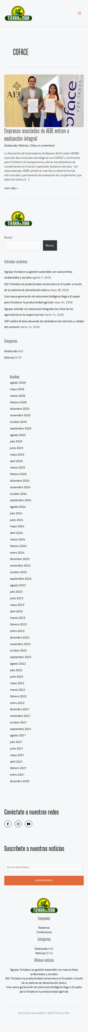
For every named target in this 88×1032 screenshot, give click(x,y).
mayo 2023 (17, 604)
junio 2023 (16, 598)
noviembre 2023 (20, 565)
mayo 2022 (17, 683)
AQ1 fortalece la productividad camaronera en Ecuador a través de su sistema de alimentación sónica (43, 286)
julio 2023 (16, 591)
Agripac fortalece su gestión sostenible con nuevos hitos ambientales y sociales (44, 972)
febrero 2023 (18, 624)
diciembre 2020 (19, 781)
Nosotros (44, 927)
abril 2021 (16, 761)
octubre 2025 (18, 422)
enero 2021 (17, 774)
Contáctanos (44, 932)
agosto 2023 (18, 585)
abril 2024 (16, 533)
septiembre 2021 (20, 729)
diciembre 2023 (19, 559)
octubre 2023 (18, 572)
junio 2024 (16, 520)
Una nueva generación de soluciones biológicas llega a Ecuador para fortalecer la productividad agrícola (42, 299)
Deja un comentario (43, 145)
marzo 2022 (17, 689)
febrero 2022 (18, 696)
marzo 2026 (17, 395)
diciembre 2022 (19, 637)
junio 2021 (16, 748)
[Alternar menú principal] (79, 13)
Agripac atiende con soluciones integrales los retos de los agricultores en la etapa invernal (38, 311)
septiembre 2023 (20, 578)
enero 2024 (17, 552)
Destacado (10, 145)
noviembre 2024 (20, 487)
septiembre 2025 (20, 428)
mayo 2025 (17, 454)
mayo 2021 (17, 755)
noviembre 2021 (20, 715)
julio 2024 (16, 513)
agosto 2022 (18, 663)
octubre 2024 (18, 493)
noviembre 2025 (20, 415)
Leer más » (11, 188)
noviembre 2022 (20, 644)
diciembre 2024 (19, 480)
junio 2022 (16, 676)
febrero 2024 (18, 546)
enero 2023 (17, 631)
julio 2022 (16, 670)
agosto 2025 (18, 435)
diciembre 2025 (19, 408)
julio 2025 (16, 441)
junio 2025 (16, 448)
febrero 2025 (18, 474)
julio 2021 (16, 742)
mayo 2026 (17, 389)
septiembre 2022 (20, 657)
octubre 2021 (18, 722)
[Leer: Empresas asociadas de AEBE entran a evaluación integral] (44, 100)
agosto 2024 (18, 506)
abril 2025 (16, 461)
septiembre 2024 (20, 500)
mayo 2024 (17, 526)
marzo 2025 (17, 467)
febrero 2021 (18, 768)
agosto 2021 (18, 735)
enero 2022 (17, 703)
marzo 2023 (17, 617)
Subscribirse (44, 880)
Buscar (8, 237)
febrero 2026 (18, 402)
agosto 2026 (18, 382)
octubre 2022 (18, 650)
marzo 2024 (17, 539)
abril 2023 (16, 611)
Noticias (23, 145)
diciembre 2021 (19, 709)
